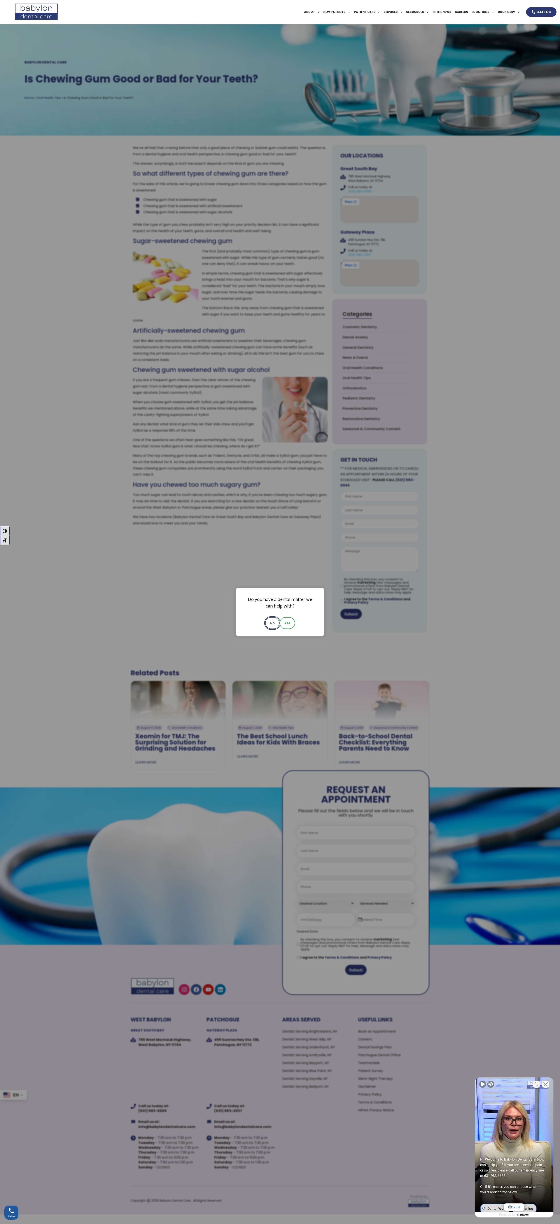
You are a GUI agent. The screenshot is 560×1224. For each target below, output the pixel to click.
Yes (287, 623)
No (272, 623)
